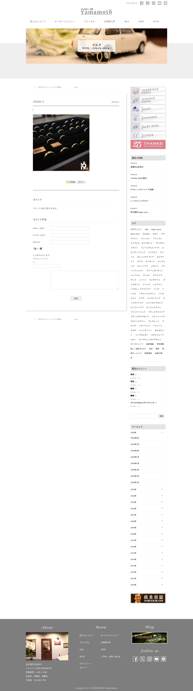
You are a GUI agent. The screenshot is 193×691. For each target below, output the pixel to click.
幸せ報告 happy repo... (140, 212)
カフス (140, 261)
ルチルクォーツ (157, 335)
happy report (156, 229)
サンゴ (133, 280)
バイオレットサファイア (141, 289)
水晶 (151, 349)
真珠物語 (148, 353)
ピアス (142, 298)
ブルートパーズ (158, 316)
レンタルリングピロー (140, 201)
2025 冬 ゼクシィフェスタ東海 (49, 87)
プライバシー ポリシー (85, 666)
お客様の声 (109, 21)
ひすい (155, 234)
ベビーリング (144, 326)
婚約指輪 (150, 344)
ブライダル (89, 21)
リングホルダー (141, 335)
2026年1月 (135, 482)
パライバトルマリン (147, 294)
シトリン (142, 280)
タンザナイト (154, 280)
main (76, 87)
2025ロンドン (136, 229)
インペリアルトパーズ (150, 248)
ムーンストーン (145, 330)
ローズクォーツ (137, 344)
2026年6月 (135, 451)
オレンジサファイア (145, 257)
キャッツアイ (142, 266)
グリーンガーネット (154, 271)
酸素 (133, 388)
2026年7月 (135, 444)
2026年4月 (135, 463)
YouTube (146, 234)
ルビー (133, 339)
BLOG (156, 21)
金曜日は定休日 (137, 167)
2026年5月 (135, 457)
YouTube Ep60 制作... (139, 178)
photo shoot (135, 234)
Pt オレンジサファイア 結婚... (143, 189)
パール (161, 294)
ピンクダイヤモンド (154, 303)
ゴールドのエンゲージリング (143, 403)
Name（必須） (39, 228)
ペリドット (157, 326)
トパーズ (146, 284)
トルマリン (157, 284)
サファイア (157, 275)
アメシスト (145, 238)
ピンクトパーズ (137, 307)
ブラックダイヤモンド (140, 316)
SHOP (141, 21)
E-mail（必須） (39, 235)
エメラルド (152, 252)
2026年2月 (135, 476)
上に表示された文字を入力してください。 (41, 258)
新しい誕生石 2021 (138, 349)
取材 (133, 374)
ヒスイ (133, 298)
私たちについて (38, 21)
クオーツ (155, 266)
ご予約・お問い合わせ (111, 657)
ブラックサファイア (156, 312)
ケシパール (135, 275)
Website (36, 242)
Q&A (126, 21)
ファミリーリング (138, 312)
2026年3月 (135, 470)
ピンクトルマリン (153, 307)
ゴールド (146, 275)
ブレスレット (153, 321)
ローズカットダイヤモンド (150, 339)
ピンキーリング (154, 298)
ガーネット (150, 261)
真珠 (157, 349)
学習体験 (160, 344)
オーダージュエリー (65, 21)
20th (146, 229)
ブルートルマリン (138, 321)
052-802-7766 (40, 680)
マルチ (133, 330)
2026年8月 (135, 438)
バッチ (156, 289)
